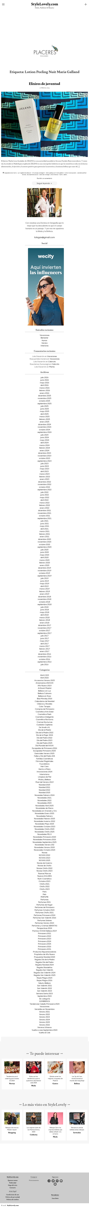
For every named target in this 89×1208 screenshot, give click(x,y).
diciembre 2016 (44, 654)
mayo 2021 (44, 526)
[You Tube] (55, 1184)
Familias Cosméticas (44, 758)
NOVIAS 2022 (44, 855)
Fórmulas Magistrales (44, 761)
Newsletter (55, 1195)
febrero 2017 (44, 649)
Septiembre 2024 (45, 996)
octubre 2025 (44, 401)
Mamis (52, 367)
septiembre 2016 (44, 662)
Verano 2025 (44, 1022)
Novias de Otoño (44, 865)
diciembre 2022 (44, 482)
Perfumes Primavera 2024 (44, 915)
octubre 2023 (44, 458)
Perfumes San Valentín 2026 (44, 918)
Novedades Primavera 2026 (44, 839)
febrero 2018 (44, 620)
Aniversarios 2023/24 (44, 683)
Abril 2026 (44, 677)
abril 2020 (44, 557)
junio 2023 (44, 466)
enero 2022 (44, 508)
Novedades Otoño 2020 (44, 829)
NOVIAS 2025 (44, 860)
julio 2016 (44, 664)
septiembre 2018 (44, 604)
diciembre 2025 (44, 395)
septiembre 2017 (44, 633)
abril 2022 (44, 500)
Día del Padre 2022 (44, 738)
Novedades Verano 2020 (44, 847)
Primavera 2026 (44, 946)
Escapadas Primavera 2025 (44, 751)
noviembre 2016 (44, 656)
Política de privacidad (13, 1197)
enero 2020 (44, 565)
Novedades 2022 (44, 800)
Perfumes (44, 899)
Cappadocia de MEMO (10, 173)
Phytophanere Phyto (32, 174)
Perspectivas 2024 (44, 928)
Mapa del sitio (12, 1185)
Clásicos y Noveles (44, 704)
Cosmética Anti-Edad (44, 711)
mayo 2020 (44, 555)
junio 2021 (44, 523)
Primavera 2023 (44, 938)
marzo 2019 (44, 589)
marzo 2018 (44, 617)
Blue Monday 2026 (44, 698)
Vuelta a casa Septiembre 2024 (44, 1030)
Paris (44, 891)
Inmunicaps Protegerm (38, 173)
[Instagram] (61, 1181)
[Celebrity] (33, 1124)
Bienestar (44, 338)
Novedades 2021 (44, 798)
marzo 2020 (44, 560)
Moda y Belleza (44, 779)
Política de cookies (12, 1199)
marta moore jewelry (70, 173)
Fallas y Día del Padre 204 (44, 756)
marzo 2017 (44, 646)
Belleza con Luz (44, 691)
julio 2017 (44, 636)
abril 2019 (44, 586)
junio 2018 (44, 609)
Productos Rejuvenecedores (44, 952)
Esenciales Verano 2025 (44, 753)
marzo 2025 (44, 416)
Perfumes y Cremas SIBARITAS (44, 925)
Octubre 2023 (44, 881)
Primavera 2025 (44, 944)
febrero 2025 (44, 419)
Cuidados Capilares (44, 724)
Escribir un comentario (44, 178)
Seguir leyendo (43, 183)
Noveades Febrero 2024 (44, 795)
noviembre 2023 (44, 456)
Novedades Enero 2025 (44, 813)
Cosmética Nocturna (44, 719)
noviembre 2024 (44, 427)
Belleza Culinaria (44, 693)
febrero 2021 (44, 534)
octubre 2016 (44, 659)
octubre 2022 (44, 487)
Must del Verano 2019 (45, 782)
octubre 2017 (44, 630)
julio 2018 (44, 607)
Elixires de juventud (44, 84)
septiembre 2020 (44, 547)
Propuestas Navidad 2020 (44, 957)
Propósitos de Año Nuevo (44, 954)
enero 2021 (44, 536)
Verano (44, 343)
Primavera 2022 (44, 936)
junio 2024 (44, 437)
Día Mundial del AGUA (44, 745)
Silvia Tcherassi (54, 174)
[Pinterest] (57, 1181)
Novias (44, 852)
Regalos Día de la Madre (44, 959)
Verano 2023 (44, 1017)
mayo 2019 (44, 583)
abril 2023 (44, 471)
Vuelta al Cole (44, 1032)
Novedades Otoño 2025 (44, 831)
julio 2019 (44, 578)
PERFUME (44, 897)
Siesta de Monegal (44, 174)
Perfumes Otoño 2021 (44, 912)
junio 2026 (44, 380)
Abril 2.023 (44, 675)
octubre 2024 (44, 429)
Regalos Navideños (44, 967)
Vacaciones (44, 335)
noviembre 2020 (44, 542)
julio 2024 (44, 435)
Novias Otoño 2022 (44, 868)
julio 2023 (44, 463)
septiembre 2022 (44, 489)
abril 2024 (44, 442)
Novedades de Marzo (44, 808)
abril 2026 (44, 385)
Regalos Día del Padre (44, 962)
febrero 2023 (44, 476)
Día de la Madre (44, 730)
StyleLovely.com (44, 4)
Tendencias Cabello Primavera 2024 (44, 1004)
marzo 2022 (44, 502)
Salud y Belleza (44, 983)
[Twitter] (53, 1181)
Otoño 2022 (44, 886)
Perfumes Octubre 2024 (44, 910)
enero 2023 (44, 479)
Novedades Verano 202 (44, 844)
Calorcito (52, 361)
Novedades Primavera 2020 (44, 837)
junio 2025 (44, 409)
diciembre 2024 (44, 424)
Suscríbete (55, 1198)
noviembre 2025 (44, 398)
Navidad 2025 (44, 792)
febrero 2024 (44, 448)
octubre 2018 (44, 602)
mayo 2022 (44, 497)
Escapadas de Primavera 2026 (44, 748)
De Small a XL (44, 727)
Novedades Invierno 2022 (44, 821)
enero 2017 (44, 651)
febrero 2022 (44, 505)
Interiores (44, 345)
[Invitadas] (77, 1124)
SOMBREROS (44, 1001)
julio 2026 (44, 377)
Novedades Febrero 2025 (44, 818)
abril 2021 (44, 529)
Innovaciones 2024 (44, 771)
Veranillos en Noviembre (44, 1009)
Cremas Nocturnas (44, 722)
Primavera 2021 (44, 933)
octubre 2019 (44, 573)
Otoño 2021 (44, 884)
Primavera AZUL (44, 949)
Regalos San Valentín (44, 970)
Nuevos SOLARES (44, 876)
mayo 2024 (44, 440)
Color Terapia (44, 706)
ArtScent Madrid (44, 688)
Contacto (13, 1188)
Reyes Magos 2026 (44, 980)
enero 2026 (44, 393)
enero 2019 (44, 594)
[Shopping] (12, 1124)
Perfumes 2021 (44, 902)
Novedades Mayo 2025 (44, 824)
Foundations (44, 764)
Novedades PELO (44, 834)
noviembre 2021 (44, 513)
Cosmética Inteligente (44, 717)
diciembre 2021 (44, 510)
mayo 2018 (44, 612)
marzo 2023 (44, 474)
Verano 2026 (44, 1025)
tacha (61, 174)
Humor (44, 340)
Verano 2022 (44, 1014)
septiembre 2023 (44, 461)
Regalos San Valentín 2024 (44, 972)
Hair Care (44, 766)
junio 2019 (44, 581)
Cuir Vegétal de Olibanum (24, 173)
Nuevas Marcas (44, 873)
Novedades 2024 (44, 803)
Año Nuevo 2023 (44, 685)
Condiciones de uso (12, 1195)
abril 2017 (44, 643)
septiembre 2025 (44, 403)
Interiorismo (44, 774)
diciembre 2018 (44, 596)
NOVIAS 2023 (44, 858)
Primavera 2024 (44, 941)
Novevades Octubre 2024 (44, 850)
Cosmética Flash (44, 714)
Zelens (65, 174)
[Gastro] (55, 1073)
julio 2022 (44, 492)
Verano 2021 (44, 1011)
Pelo (44, 894)
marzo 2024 (44, 445)
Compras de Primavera (44, 709)
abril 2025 (44, 414)
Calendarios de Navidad (44, 701)
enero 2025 (44, 422)
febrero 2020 (44, 562)
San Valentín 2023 (44, 991)
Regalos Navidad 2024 (44, 965)
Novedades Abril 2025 (44, 805)
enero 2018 (44, 623)
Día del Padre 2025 (44, 743)
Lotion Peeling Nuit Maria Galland (55, 173)
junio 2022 (44, 495)
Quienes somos (12, 1180)
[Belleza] (77, 1073)
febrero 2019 (44, 591)
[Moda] (33, 1073)
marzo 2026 (44, 388)
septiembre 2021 (44, 518)
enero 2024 (44, 450)
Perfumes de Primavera (44, 907)
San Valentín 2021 (44, 985)
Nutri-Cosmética (44, 878)
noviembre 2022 (44, 484)
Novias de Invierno (44, 863)
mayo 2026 (44, 382)
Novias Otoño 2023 (44, 871)
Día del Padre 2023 (44, 740)
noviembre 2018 (44, 599)
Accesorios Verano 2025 (44, 680)
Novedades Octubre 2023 (44, 826)
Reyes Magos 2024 (44, 978)
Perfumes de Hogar (44, 905)
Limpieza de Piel (44, 777)
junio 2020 (44, 552)
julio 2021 (44, 521)
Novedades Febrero (44, 816)
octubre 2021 (44, 515)
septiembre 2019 (44, 576)
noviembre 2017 (44, 628)
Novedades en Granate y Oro (44, 811)
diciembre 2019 (44, 568)
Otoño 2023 (44, 889)
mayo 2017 (44, 641)
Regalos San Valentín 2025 (44, 975)
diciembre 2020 (44, 539)
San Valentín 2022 (44, 988)
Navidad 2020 (44, 785)
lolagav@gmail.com (44, 237)
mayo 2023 (44, 468)
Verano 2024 (44, 1019)
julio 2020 (44, 549)
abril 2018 (44, 615)
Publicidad (12, 1183)
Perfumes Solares (44, 920)
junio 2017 (44, 638)
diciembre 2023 (44, 453)
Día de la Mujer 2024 (44, 735)
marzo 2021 (44, 531)
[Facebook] (49, 1181)
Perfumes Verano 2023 (44, 923)
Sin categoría (44, 999)
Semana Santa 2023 (44, 993)
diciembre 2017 (44, 625)
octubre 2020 (44, 544)
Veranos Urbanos (44, 1027)
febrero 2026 (44, 390)
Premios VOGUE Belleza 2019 (44, 931)
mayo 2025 (44, 411)
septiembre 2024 (44, 432)
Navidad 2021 (44, 787)
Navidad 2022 (44, 790)
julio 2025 (44, 406)
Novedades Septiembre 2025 (44, 842)
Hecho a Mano (45, 769)
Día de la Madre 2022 (44, 732)
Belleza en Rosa (44, 696)
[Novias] (12, 1073)
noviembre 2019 (44, 570)
